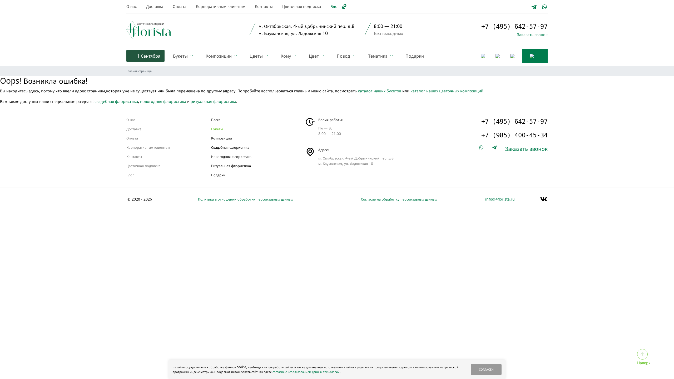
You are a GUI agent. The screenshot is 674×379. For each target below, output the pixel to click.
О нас (131, 6)
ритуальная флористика (213, 101)
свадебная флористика (116, 101)
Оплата (179, 6)
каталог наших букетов (379, 91)
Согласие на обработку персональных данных (399, 199)
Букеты (217, 128)
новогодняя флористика (163, 101)
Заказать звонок (532, 34)
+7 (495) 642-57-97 (514, 26)
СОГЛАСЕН (486, 369)
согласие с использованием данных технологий (306, 372)
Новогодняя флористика (231, 156)
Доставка (154, 6)
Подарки (218, 174)
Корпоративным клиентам (220, 6)
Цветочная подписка (301, 6)
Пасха (215, 119)
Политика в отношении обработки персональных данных (245, 199)
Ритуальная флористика (231, 165)
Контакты (264, 6)
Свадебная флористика (230, 147)
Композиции (221, 138)
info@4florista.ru (500, 199)
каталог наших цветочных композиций (446, 91)
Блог (334, 6)
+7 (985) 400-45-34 (514, 135)
